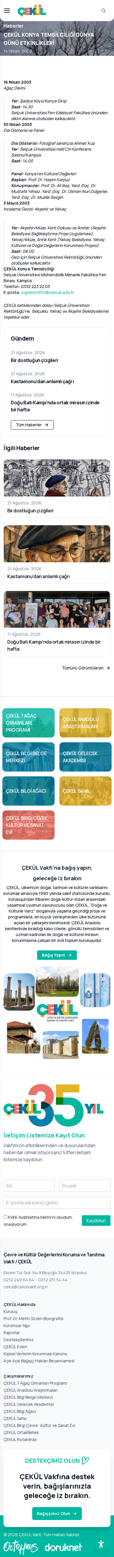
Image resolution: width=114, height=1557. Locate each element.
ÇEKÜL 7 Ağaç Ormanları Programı (35, 1383)
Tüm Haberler (29, 424)
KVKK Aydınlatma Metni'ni (31, 1217)
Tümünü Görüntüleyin (82, 668)
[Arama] (103, 11)
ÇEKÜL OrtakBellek (21, 1432)
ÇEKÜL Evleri (15, 1346)
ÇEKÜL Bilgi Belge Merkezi (28, 1397)
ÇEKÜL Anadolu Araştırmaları (31, 1390)
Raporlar (12, 1332)
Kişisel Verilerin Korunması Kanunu (35, 1353)
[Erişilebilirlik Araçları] (101, 1544)
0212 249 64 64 (19, 1279)
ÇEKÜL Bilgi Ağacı (20, 1411)
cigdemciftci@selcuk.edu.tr (47, 292)
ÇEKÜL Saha (15, 1418)
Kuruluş (10, 1311)
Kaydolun (96, 1220)
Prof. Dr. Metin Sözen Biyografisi (33, 1318)
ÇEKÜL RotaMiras (20, 1439)
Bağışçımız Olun (53, 1513)
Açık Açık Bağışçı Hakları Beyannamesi (39, 1361)
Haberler (14, 26)
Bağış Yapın (53, 955)
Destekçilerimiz (19, 1339)
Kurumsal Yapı (17, 1325)
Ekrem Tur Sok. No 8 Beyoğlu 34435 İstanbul (45, 1272)
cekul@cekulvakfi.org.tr (26, 1287)
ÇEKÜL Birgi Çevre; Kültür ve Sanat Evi (39, 1425)
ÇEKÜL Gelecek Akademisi (29, 1404)
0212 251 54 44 (53, 1279)
